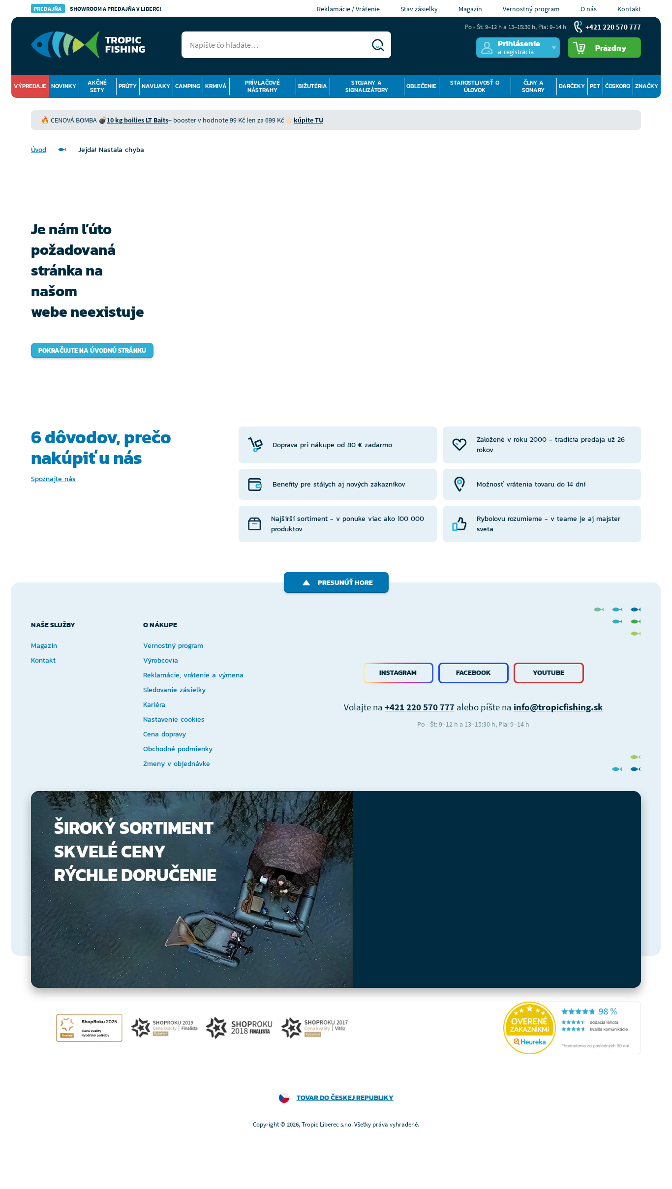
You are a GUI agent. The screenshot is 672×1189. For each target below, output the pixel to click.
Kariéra (154, 705)
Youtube (548, 673)
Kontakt (629, 8)
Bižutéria (312, 86)
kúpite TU (308, 120)
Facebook (473, 673)
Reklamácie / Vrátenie (348, 8)
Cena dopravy (164, 734)
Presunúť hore (345, 583)
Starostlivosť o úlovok (474, 86)
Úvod (38, 150)
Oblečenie (421, 86)
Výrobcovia (160, 660)
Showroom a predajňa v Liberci (97, 8)
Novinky (63, 86)
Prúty (128, 86)
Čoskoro (617, 86)
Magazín (470, 8)
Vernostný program (531, 8)
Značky (646, 86)
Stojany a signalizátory (366, 86)
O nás (588, 8)
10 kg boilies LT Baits (137, 120)
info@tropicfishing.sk (558, 707)
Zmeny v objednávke (176, 764)
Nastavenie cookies (174, 719)
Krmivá (216, 86)
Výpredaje (30, 86)
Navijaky (156, 86)
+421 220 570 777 (420, 707)
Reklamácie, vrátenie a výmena (193, 675)
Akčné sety (97, 86)
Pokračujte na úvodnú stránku (92, 350)
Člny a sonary (533, 86)
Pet (595, 86)
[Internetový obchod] (88, 44)
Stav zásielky (419, 8)
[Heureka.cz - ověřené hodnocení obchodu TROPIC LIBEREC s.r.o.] (572, 1028)
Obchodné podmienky (178, 749)
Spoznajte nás (53, 479)
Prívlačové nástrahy (262, 86)
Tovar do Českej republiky (345, 1098)
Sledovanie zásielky (174, 690)
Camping (187, 86)
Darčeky (572, 86)
